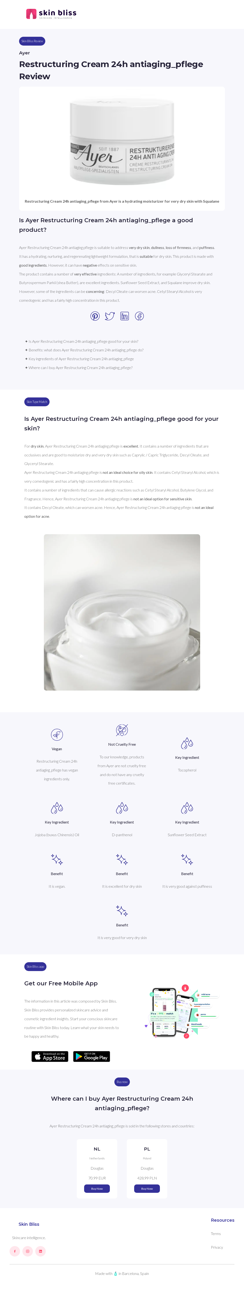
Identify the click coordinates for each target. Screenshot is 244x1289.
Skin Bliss (29, 1224)
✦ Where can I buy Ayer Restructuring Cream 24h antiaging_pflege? (78, 367)
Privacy (217, 1247)
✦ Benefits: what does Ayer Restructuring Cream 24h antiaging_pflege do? (84, 350)
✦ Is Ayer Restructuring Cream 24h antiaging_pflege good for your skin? (81, 341)
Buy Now (97, 1188)
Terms (216, 1233)
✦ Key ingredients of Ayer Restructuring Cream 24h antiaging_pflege (79, 358)
